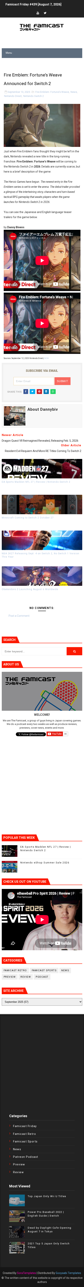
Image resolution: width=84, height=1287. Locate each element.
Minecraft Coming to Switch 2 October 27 (28, 517)
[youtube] (38, 13)
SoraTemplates (26, 1273)
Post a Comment (19, 615)
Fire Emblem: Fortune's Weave (52, 91)
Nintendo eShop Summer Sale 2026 (44, 862)
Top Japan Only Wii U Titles (47, 1196)
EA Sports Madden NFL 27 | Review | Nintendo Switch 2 (36, 482)
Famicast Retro (15, 970)
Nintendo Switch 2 (33, 96)
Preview (10, 977)
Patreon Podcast (25, 1156)
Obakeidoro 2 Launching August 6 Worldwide (30, 589)
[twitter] (45, 13)
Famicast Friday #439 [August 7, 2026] (33, 4)
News (74, 91)
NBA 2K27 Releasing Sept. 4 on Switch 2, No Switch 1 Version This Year (40, 555)
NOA (46, 358)
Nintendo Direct (13, 96)
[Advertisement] (43, 63)
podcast (42, 977)
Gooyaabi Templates (68, 1273)
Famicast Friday (25, 1126)
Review (26, 977)
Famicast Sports (44, 970)
